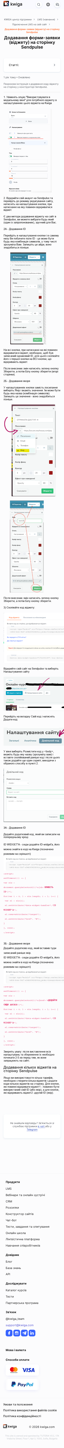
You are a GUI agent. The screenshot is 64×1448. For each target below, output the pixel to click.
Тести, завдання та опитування (27, 1226)
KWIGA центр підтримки (18, 19)
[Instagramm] (16, 1333)
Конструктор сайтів (20, 1214)
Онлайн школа (16, 1233)
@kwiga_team (15, 1319)
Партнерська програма (22, 1303)
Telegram (32, 1129)
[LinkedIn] (32, 1333)
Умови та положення (18, 1404)
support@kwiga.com (20, 1325)
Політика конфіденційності (22, 1416)
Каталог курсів (16, 1290)
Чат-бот (11, 1220)
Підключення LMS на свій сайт (30, 24)
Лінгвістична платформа (23, 1239)
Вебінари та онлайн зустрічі (25, 1195)
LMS (9, 1188)
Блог (9, 1261)
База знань (13, 1268)
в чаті (41, 1126)
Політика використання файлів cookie (30, 1410)
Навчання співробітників (23, 1245)
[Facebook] (9, 1333)
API (8, 1274)
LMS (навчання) (46, 19)
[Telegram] (24, 1333)
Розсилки (12, 1207)
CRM (9, 1201)
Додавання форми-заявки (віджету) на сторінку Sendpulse (32, 31)
